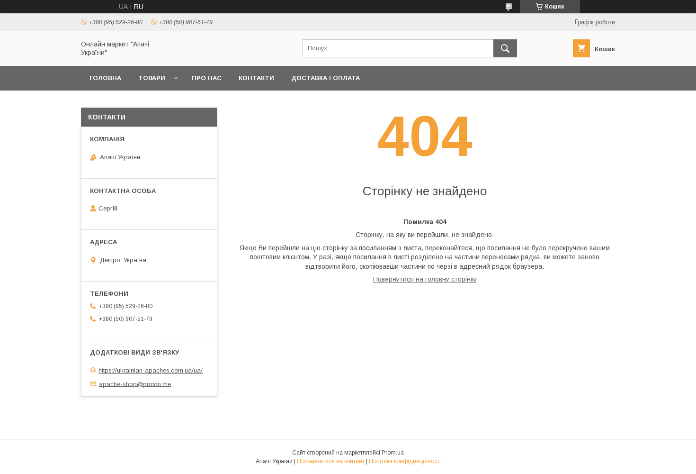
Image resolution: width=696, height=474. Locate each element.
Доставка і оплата (325, 78)
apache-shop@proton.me (135, 383)
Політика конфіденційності (405, 461)
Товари (151, 78)
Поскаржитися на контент (331, 461)
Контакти (256, 78)
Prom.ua (393, 452)
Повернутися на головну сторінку (425, 279)
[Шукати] (505, 48)
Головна (105, 78)
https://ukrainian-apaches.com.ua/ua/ (150, 370)
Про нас (207, 78)
